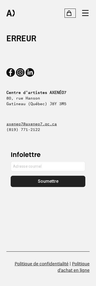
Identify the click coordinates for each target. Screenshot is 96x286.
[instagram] (20, 72)
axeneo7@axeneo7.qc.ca (31, 123)
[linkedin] (30, 72)
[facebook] (10, 72)
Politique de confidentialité (42, 263)
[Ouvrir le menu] (85, 13)
